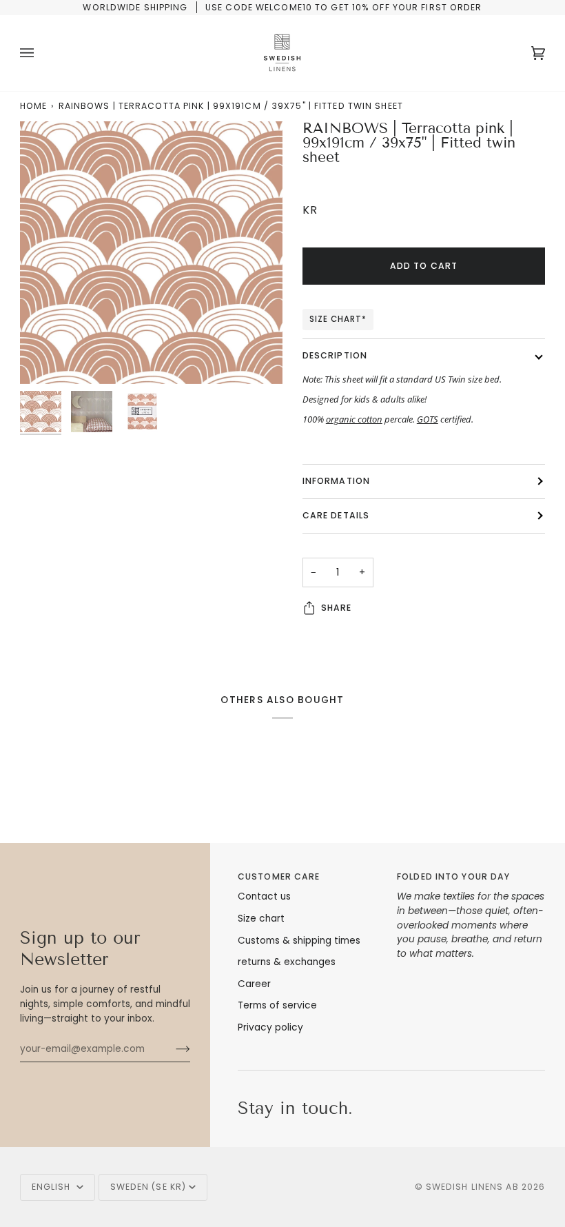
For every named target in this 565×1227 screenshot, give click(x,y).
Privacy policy (270, 1027)
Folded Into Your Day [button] (453, 876)
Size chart (261, 918)
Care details (335, 515)
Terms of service (277, 1005)
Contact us (264, 896)
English (53, 1187)
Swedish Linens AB (472, 1187)
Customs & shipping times (299, 940)
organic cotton (354, 419)
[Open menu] (40, 53)
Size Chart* (338, 319)
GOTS (427, 419)
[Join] (172, 1049)
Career (254, 984)
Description (334, 355)
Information (336, 481)
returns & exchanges (287, 962)
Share (336, 608)
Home (33, 106)
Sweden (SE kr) (148, 1187)
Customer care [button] (279, 876)
